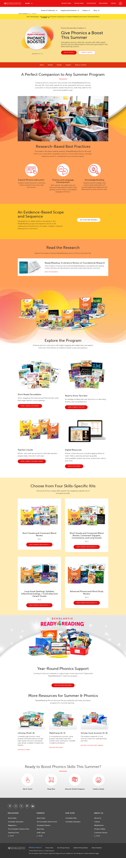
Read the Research (51, 272)
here (97, 853)
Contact (44, 17)
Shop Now (51, 789)
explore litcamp (24, 749)
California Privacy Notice (80, 847)
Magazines (103, 3)
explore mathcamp (56, 747)
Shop (27, 3)
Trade (113, 3)
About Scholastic (97, 847)
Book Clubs (66, 3)
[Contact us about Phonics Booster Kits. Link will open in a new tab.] (27, 780)
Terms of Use (49, 847)
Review (50, 65)
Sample (59, 65)
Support (68, 65)
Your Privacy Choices (63, 847)
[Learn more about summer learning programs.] (75, 780)
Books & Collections (48, 10)
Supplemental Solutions (69, 10)
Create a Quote (98, 789)
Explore (85, 10)
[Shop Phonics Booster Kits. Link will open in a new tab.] (51, 780)
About (42, 65)
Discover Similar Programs (75, 789)
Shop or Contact (80, 65)
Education (91, 3)
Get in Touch (27, 789)
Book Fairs (79, 3)
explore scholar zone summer (92, 745)
